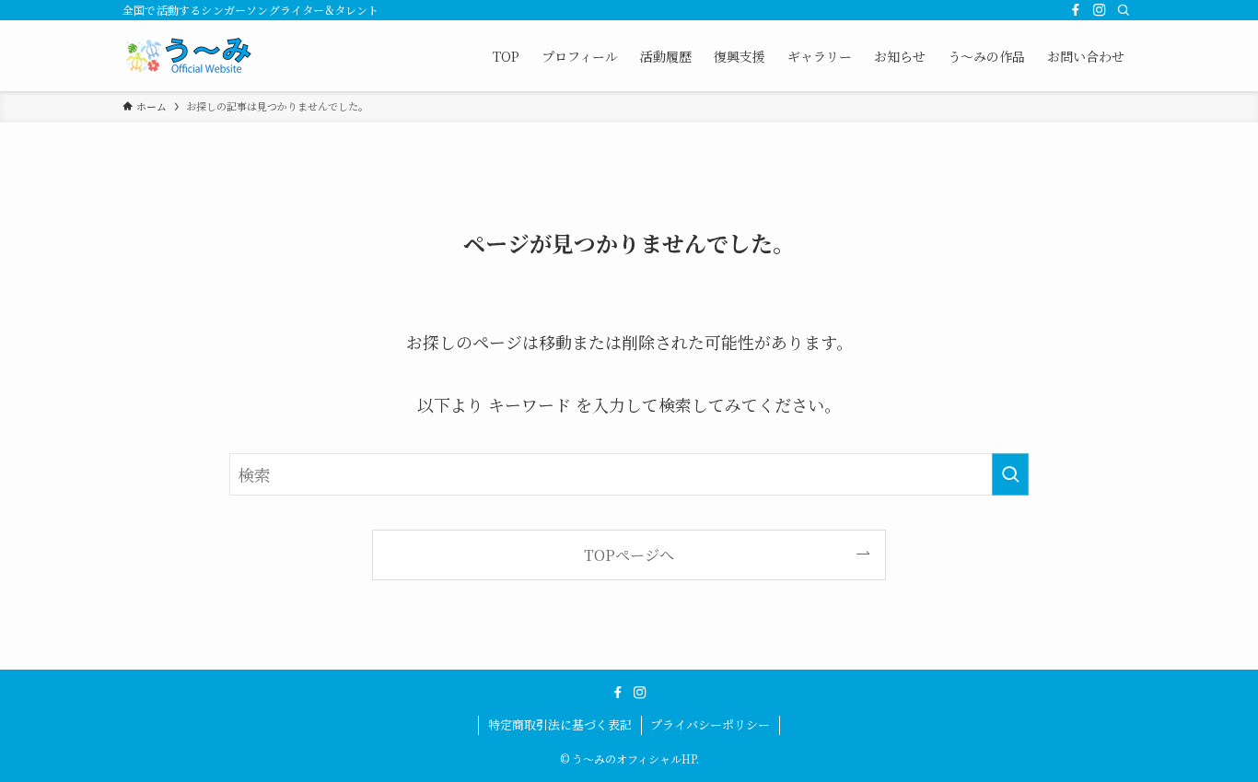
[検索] (1124, 10)
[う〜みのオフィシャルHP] (191, 55)
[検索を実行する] (1010, 474)
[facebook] (1076, 10)
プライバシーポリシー (710, 724)
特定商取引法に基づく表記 (560, 724)
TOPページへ (629, 554)
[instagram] (1100, 10)
